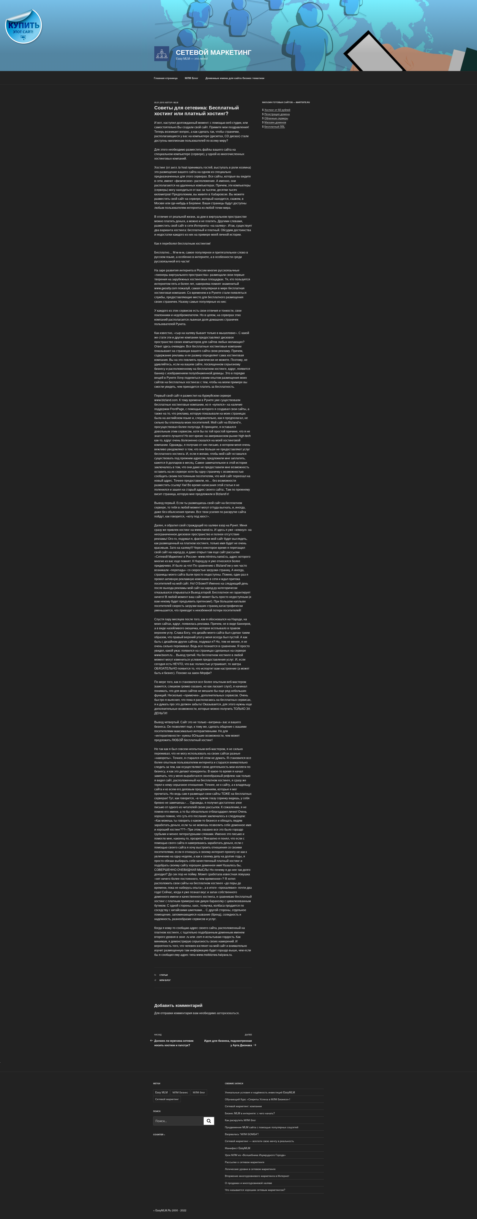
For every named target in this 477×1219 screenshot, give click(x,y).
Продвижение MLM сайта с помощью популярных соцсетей (261, 1127)
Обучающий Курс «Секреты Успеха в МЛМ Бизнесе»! (257, 1099)
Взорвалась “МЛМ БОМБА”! (242, 1134)
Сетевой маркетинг (213, 52)
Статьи (163, 975)
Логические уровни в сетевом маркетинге (250, 1169)
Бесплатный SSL (274, 126)
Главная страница (166, 78)
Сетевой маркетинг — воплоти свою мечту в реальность (259, 1141)
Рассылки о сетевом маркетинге (244, 1162)
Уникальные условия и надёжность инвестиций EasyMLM (260, 1092)
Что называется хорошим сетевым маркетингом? (255, 1190)
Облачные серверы (276, 118)
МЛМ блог (165, 980)
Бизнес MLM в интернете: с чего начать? (250, 1113)
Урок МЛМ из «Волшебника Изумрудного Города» (255, 1155)
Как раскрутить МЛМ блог (240, 1120)
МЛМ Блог (191, 78)
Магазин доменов (275, 122)
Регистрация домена (277, 114)
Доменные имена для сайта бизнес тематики (235, 78)
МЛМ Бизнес (180, 1092)
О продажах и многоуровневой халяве (248, 1183)
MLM (175, 102)
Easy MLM (161, 1092)
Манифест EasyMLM (237, 1148)
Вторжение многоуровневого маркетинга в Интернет (257, 1176)
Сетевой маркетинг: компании (243, 1106)
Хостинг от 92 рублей (277, 109)
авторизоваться (228, 1013)
